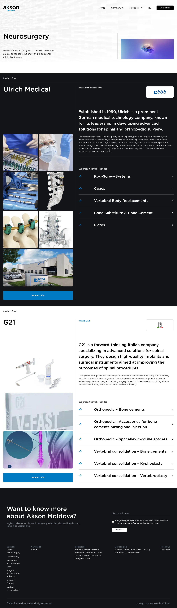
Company (116, 7)
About (34, 550)
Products (135, 7)
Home (102, 7)
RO (150, 7)
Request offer (38, 295)
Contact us (165, 8)
